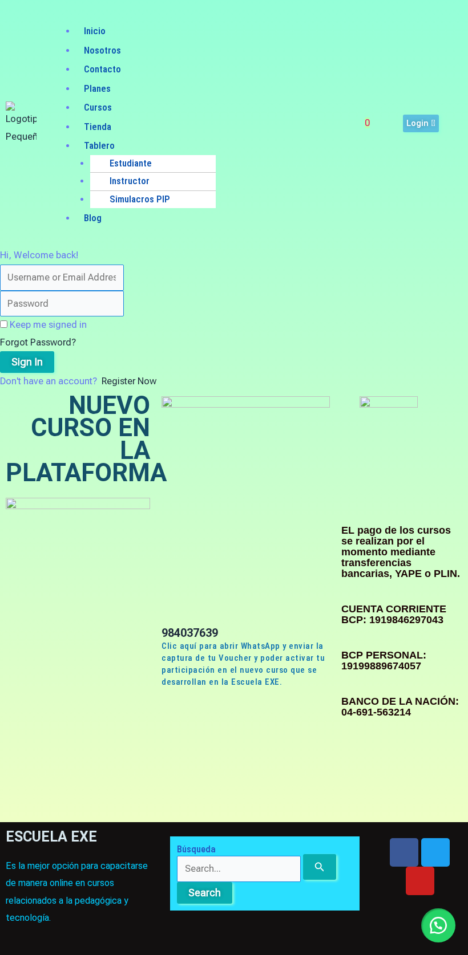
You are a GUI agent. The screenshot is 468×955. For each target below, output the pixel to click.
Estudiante (131, 163)
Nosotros (102, 50)
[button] (194, 14)
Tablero (99, 145)
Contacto (102, 69)
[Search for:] (256, 868)
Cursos (98, 107)
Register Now (129, 381)
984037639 (190, 633)
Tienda (97, 126)
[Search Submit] (319, 866)
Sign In (27, 362)
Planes (97, 88)
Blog (93, 217)
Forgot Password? (38, 342)
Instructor (130, 180)
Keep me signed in (48, 324)
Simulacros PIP (140, 199)
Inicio (95, 30)
